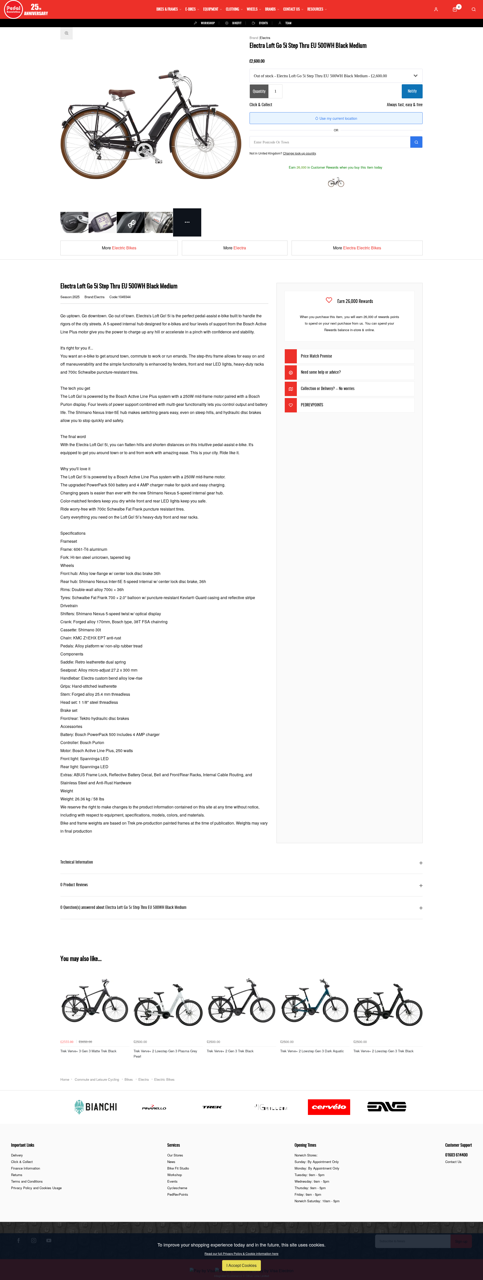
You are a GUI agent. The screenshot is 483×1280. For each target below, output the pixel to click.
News (171, 1161)
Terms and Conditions (27, 1181)
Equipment (210, 9)
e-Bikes (190, 9)
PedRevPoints (177, 1194)
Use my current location (337, 118)
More (119, 248)
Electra (265, 37)
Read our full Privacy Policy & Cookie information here (241, 1253)
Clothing (232, 9)
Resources (315, 9)
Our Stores (175, 1155)
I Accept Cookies (241, 1265)
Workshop (174, 1174)
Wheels (252, 9)
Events (172, 1181)
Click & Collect (22, 1161)
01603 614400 (456, 1155)
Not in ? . (283, 153)
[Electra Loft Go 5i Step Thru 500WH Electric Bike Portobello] (336, 181)
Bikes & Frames (167, 9)
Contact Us (291, 9)
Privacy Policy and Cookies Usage (36, 1187)
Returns (16, 1174)
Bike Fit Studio (178, 1168)
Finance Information (25, 1168)
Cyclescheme (177, 1187)
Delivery (17, 1155)
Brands (270, 9)
